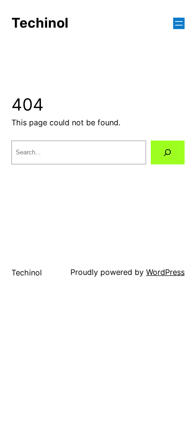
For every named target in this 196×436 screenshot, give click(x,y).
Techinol (40, 23)
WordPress (165, 272)
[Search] (168, 152)
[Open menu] (179, 23)
